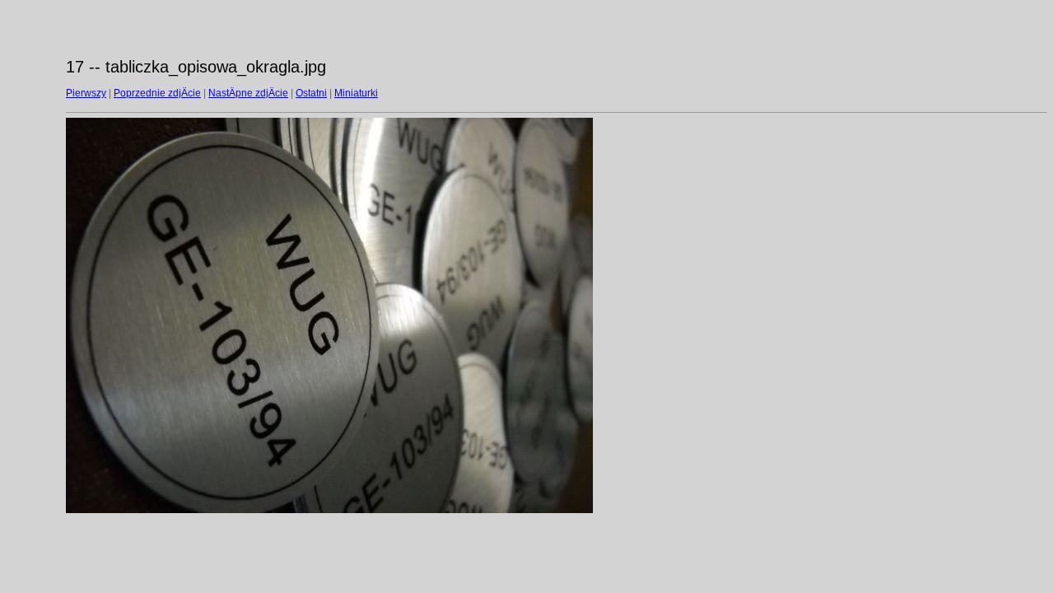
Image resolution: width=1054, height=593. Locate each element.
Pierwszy (86, 93)
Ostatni (311, 93)
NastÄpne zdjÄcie (248, 93)
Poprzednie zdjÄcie (157, 93)
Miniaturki (356, 93)
